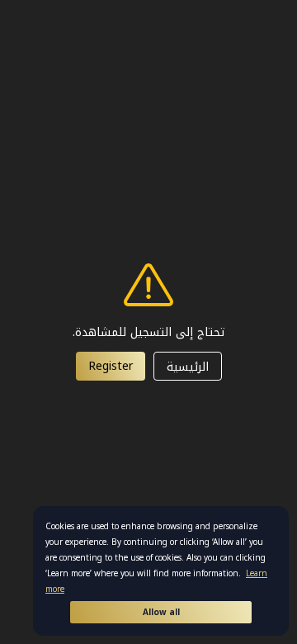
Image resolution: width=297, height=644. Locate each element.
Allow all (161, 612)
